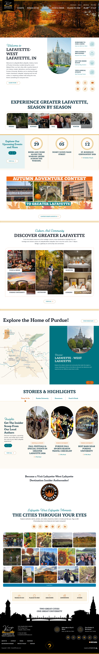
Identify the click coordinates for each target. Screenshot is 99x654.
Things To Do (33, 8)
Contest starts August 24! (49, 216)
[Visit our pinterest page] (77, 89)
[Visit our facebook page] (77, 82)
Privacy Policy (21, 643)
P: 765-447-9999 (22, 633)
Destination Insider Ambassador (49, 480)
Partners (30, 641)
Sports (80, 5)
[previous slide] (10, 153)
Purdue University (42, 398)
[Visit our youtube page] (92, 82)
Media (21, 641)
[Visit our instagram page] (85, 82)
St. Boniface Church (88, 158)
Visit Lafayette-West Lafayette (55, 476)
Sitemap (32, 643)
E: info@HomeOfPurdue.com (25, 635)
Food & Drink (58, 8)
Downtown (73, 5)
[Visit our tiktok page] (85, 89)
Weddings (86, 5)
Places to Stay (73, 8)
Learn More (12, 82)
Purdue (45, 8)
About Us (4, 641)
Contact (13, 641)
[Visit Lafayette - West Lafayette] (8, 7)
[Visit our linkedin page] (92, 89)
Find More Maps (88, 321)
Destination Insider (8, 643)
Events (20, 8)
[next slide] (14, 153)
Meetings (93, 5)
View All (12, 161)
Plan (86, 8)
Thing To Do (25, 398)
